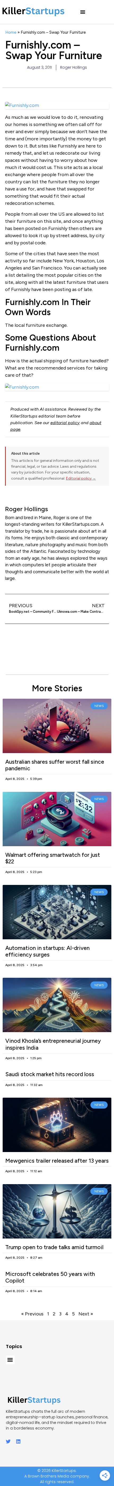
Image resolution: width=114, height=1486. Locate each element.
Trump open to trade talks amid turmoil (54, 1247)
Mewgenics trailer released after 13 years (57, 1160)
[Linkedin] (18, 1441)
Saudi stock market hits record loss (49, 1074)
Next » (85, 1314)
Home (10, 32)
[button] (83, 12)
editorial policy (65, 422)
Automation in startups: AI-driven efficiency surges (47, 951)
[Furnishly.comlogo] (57, 387)
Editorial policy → (81, 478)
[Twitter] (8, 1441)
